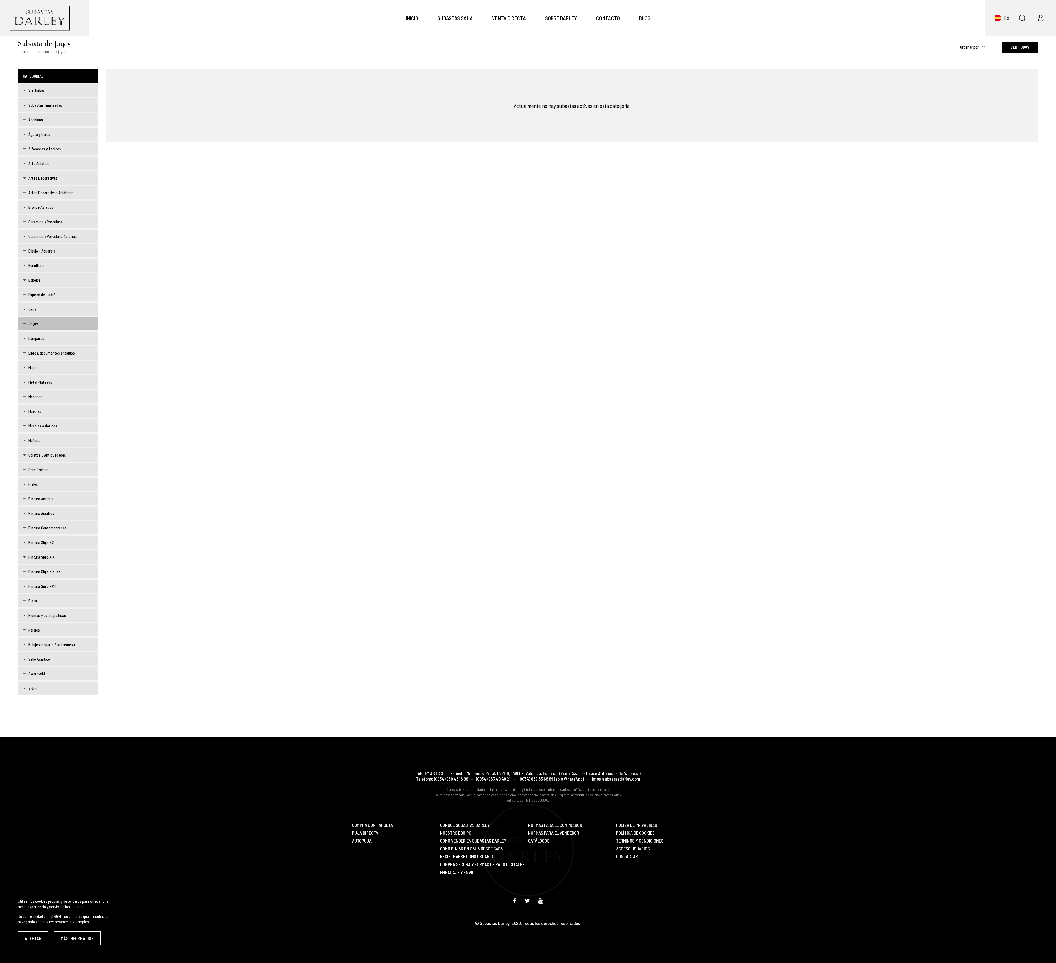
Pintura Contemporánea (47, 527)
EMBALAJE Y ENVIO (457, 872)
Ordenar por (970, 47)
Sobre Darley (561, 18)
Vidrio (32, 688)
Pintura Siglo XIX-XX (44, 571)
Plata (32, 600)
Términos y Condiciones (640, 840)
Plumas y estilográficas (47, 615)
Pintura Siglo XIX (41, 557)
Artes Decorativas (42, 177)
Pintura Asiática (41, 513)
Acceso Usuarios (633, 848)
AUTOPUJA (362, 840)
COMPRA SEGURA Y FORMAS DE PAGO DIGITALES (482, 864)
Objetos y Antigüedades (47, 454)
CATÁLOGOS (538, 840)
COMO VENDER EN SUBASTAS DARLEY (473, 840)
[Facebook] (514, 900)
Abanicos (35, 119)
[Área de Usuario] (1040, 17)
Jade (32, 309)
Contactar (627, 856)
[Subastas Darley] (44, 18)
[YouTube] (540, 900)
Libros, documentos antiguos (51, 352)
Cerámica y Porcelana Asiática (52, 236)
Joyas (33, 323)
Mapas (33, 367)
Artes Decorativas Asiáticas (50, 192)
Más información (77, 938)
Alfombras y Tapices (44, 148)
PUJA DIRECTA (365, 832)
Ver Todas (36, 90)
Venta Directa (509, 18)
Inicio (412, 18)
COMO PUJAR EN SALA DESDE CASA (471, 848)
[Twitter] (527, 900)
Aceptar (33, 938)
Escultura (36, 265)
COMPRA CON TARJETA (372, 825)
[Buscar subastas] (1022, 17)
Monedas (35, 396)
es (1006, 18)
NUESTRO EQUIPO (455, 832)
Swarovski (36, 673)
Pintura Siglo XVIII (42, 586)
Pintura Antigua (40, 498)
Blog (644, 18)
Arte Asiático (39, 163)
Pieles (33, 484)
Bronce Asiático (41, 207)
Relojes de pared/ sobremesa (51, 644)
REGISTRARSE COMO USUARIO (466, 856)
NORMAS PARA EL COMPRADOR (555, 825)
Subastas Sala (455, 18)
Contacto (608, 18)
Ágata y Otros (39, 134)
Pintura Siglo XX (41, 542)
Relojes (34, 629)
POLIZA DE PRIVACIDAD (636, 825)
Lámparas (36, 338)
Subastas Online (42, 51)
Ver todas (1020, 47)
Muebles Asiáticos (42, 425)
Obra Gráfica (38, 469)
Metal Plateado (40, 382)
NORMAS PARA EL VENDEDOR (553, 832)
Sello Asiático (39, 659)
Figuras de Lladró (42, 294)
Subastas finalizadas (45, 105)
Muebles (34, 411)
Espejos (34, 280)
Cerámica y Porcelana (45, 221)
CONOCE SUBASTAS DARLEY (465, 825)
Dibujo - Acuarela (41, 250)
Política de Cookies (635, 832)
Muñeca (34, 440)
